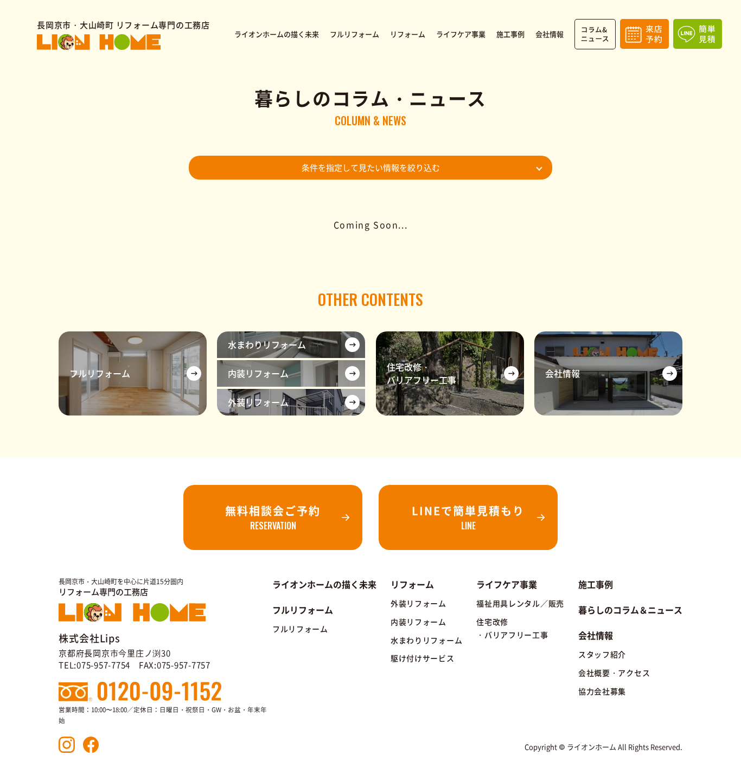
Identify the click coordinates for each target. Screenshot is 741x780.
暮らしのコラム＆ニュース (630, 609)
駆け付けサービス (423, 658)
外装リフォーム (418, 603)
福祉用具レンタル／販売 (520, 603)
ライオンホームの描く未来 (324, 584)
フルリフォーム (300, 628)
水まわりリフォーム (426, 640)
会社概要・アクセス (614, 672)
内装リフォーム (418, 621)
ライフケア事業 (506, 584)
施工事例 (595, 584)
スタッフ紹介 (602, 654)
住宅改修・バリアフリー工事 (512, 628)
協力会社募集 (602, 691)
